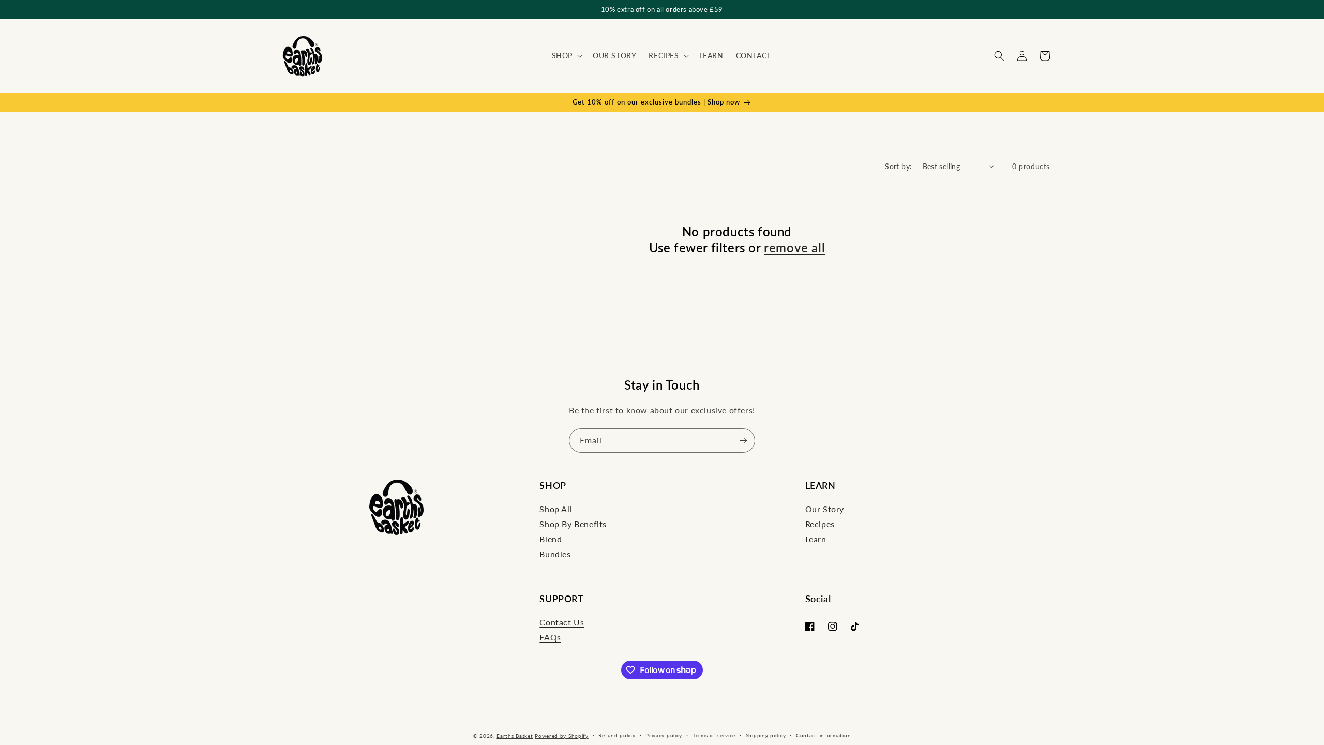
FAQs (550, 637)
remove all (794, 247)
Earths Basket (514, 736)
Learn (815, 539)
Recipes (820, 524)
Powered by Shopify (562, 736)
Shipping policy (766, 735)
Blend (550, 539)
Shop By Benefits (573, 524)
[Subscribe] (743, 440)
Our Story (824, 509)
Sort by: (898, 166)
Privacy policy (663, 735)
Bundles (554, 554)
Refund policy (616, 735)
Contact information (823, 735)
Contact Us (561, 622)
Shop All (555, 509)
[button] (566, 56)
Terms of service (714, 735)
